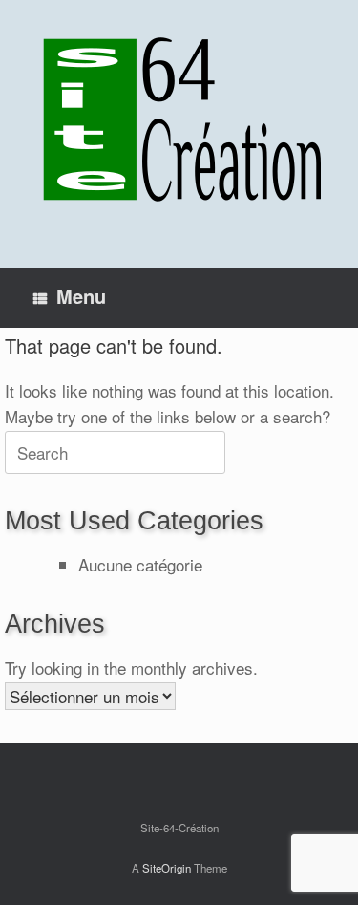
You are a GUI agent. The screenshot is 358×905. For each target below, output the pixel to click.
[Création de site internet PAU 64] (179, 119)
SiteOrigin (166, 867)
